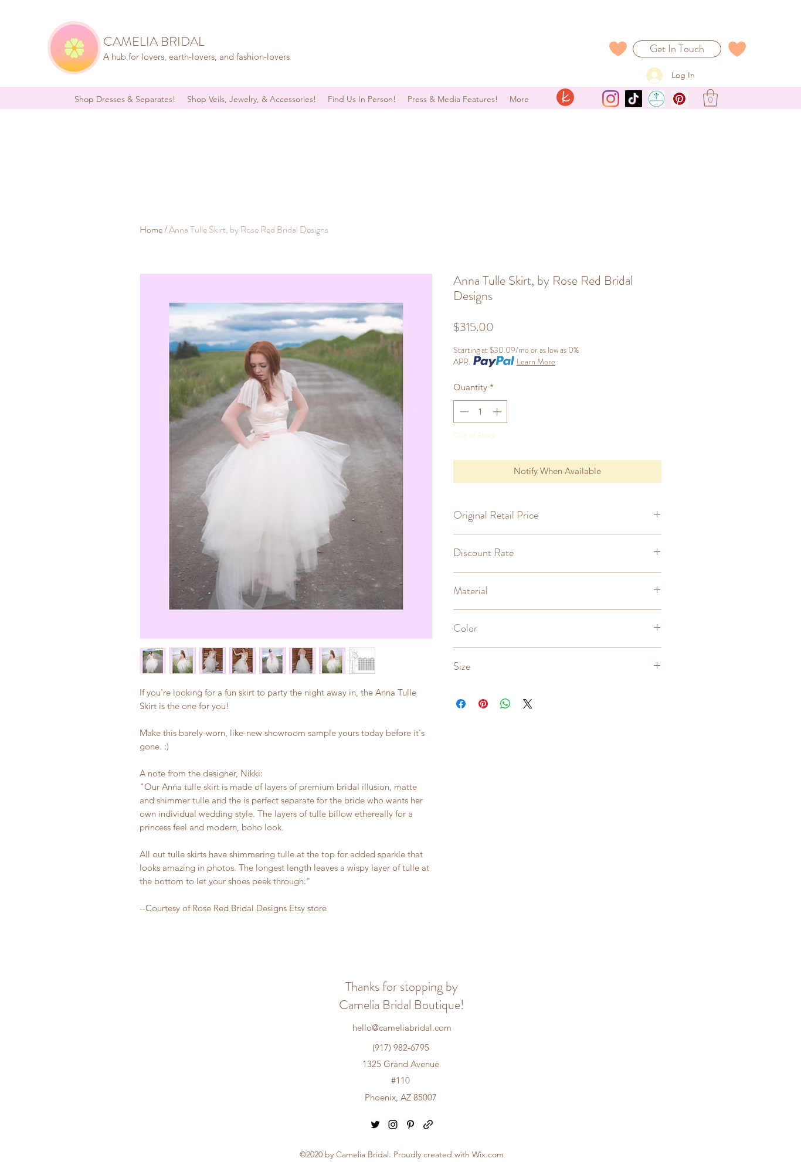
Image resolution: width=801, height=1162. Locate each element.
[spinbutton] (480, 411)
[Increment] (498, 411)
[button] (710, 98)
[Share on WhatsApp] (505, 704)
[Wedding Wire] (656, 98)
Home (151, 229)
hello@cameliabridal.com (402, 1027)
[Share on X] (528, 704)
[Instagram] (610, 98)
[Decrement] (463, 411)
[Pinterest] (679, 98)
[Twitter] (375, 1124)
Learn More (536, 361)
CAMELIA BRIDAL (154, 41)
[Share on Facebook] (461, 704)
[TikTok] (633, 98)
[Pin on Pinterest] (483, 704)
